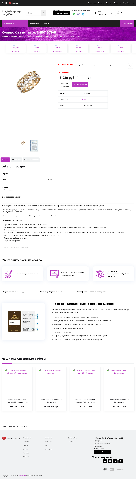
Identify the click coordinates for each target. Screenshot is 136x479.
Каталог (71, 442)
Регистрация (102, 14)
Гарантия (117, 3)
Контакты (130, 3)
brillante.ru (22, 476)
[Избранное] (111, 13)
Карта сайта (72, 438)
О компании (92, 3)
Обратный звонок (61, 13)
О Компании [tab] (16, 160)
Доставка (109, 3)
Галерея (101, 3)
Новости (26, 457)
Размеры (26, 453)
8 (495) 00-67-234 (59, 10)
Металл (25, 449)
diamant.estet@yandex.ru (81, 10)
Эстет (84, 100)
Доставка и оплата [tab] (31, 160)
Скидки (46, 23)
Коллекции (34, 23)
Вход (99, 12)
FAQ (124, 3)
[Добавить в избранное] (130, 66)
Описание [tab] (5, 160)
